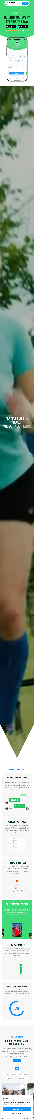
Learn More (17, 1060)
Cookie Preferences (17, 1113)
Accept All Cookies (17, 1109)
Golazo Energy (12, 1049)
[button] (19, 3)
